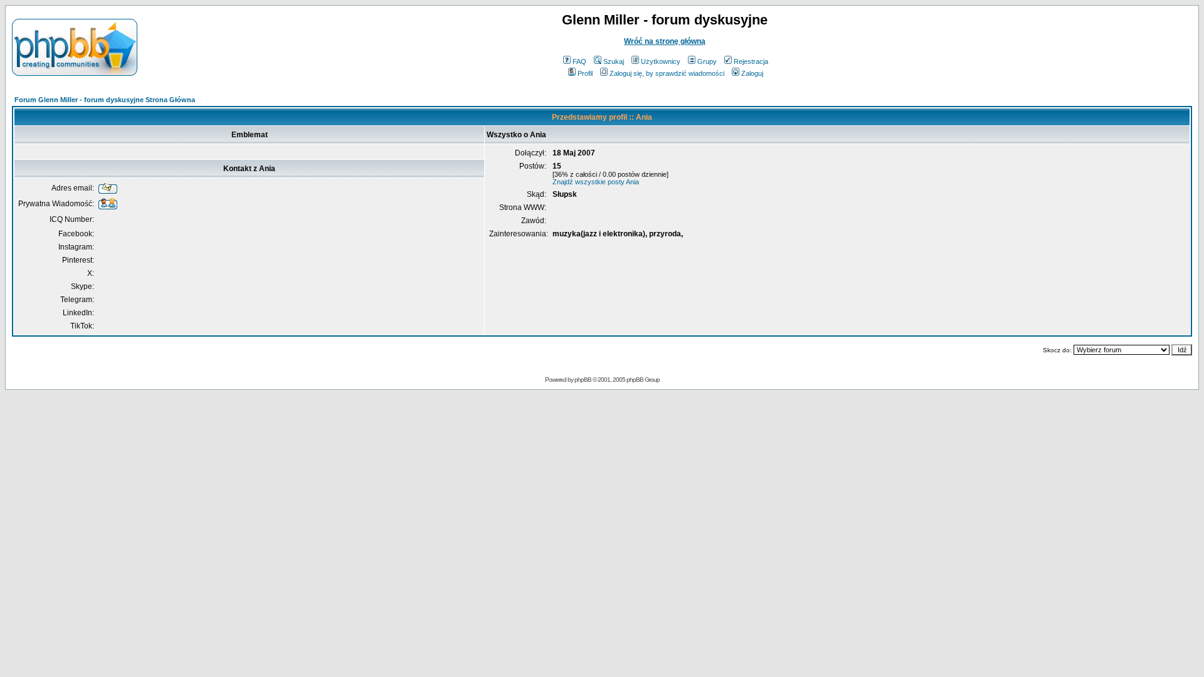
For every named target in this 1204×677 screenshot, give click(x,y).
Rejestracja (751, 61)
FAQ (579, 61)
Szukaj (613, 61)
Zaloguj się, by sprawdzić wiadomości (667, 73)
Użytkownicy (660, 61)
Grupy (707, 61)
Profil (585, 73)
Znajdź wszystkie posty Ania (595, 182)
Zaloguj (752, 73)
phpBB (582, 379)
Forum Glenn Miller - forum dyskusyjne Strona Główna (104, 99)
